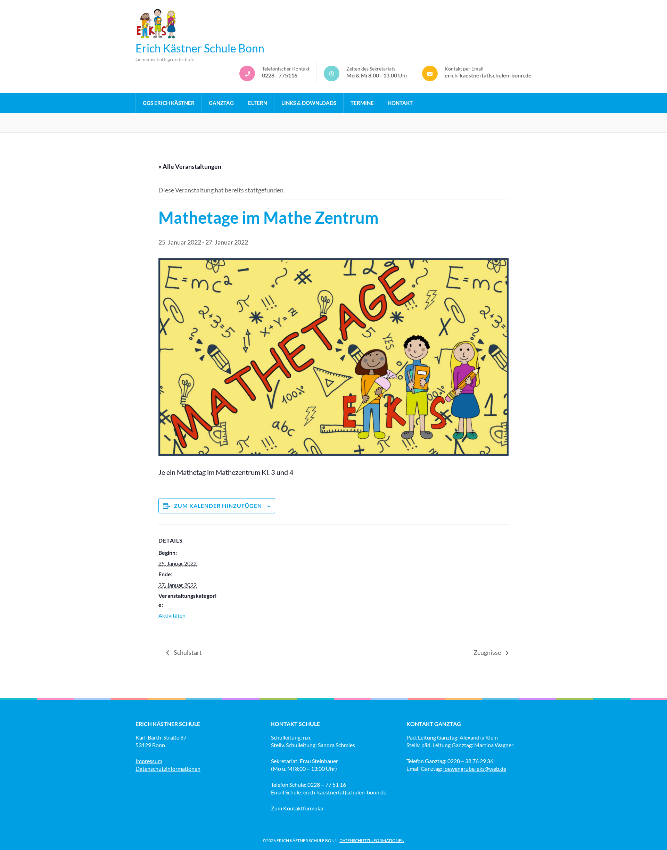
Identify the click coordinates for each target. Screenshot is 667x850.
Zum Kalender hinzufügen (218, 505)
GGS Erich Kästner (169, 103)
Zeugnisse (488, 652)
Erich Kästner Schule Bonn (199, 48)
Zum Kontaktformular (297, 808)
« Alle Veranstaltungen (189, 166)
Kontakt (400, 103)
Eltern (257, 103)
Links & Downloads (308, 103)
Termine (362, 103)
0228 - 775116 (279, 75)
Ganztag (221, 103)
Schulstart (187, 652)
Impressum (148, 761)
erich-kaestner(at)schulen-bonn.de (488, 75)
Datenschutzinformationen (167, 768)
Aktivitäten (172, 615)
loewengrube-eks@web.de (474, 768)
